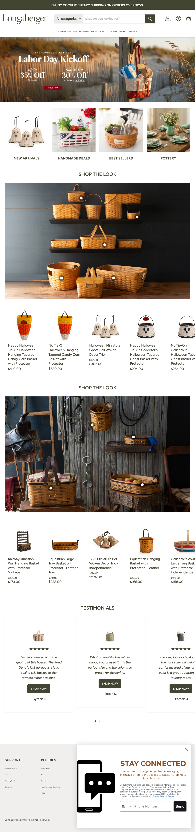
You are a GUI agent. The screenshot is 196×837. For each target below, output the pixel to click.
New (75, 31)
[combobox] (126, 806)
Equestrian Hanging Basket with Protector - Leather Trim (145, 566)
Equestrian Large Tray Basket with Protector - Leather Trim (63, 566)
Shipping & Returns (11, 781)
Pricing (43, 793)
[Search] (150, 18)
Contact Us (8, 787)
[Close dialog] (186, 749)
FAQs (6, 775)
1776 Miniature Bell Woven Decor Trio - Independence (103, 563)
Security (43, 781)
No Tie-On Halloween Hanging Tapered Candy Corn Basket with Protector (64, 354)
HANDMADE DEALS (64, 31)
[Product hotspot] (81, 198)
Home (102, 31)
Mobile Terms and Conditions (50, 787)
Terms (171, 796)
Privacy (43, 775)
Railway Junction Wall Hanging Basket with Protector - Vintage (23, 566)
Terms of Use (45, 769)
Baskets (94, 31)
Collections (112, 31)
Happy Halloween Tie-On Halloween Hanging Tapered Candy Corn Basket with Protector (22, 354)
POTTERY (123, 31)
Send (180, 806)
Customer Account (11, 769)
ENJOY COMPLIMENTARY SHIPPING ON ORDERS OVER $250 (97, 5)
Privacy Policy (159, 796)
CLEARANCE (132, 31)
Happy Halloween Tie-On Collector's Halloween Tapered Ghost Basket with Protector (144, 354)
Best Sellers (84, 31)
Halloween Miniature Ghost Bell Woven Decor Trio (104, 349)
